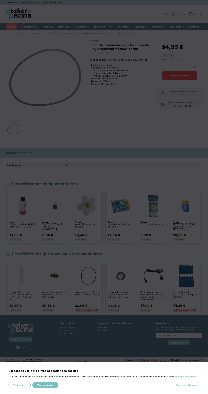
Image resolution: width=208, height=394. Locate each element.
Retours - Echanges (67, 333)
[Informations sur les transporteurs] (197, 102)
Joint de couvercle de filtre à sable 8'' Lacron (87, 293)
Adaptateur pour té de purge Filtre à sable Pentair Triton (54, 294)
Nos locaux (102, 330)
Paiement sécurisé (67, 330)
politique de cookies (185, 376)
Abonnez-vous (179, 342)
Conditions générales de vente (33, 361)
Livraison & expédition (68, 327)
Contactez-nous (20, 339)
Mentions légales (13, 361)
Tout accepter (45, 385)
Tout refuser (19, 385)
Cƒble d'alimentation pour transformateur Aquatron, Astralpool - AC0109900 (152, 296)
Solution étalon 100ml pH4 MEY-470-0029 (22, 225)
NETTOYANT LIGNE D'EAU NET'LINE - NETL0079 (184, 227)
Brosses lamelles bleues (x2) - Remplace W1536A (185, 294)
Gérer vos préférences (187, 385)
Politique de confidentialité (58, 361)
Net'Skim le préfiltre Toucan (119, 225)
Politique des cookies (78, 361)
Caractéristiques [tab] (19, 152)
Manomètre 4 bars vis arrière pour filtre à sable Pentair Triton (119, 294)
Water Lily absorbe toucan (85, 225)
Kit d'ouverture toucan (152, 224)
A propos (102, 327)
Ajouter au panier (180, 75)
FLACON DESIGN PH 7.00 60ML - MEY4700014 (53, 227)
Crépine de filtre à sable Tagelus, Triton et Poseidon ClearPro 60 (21, 296)
